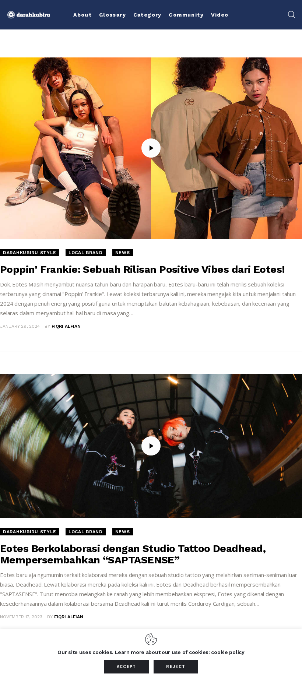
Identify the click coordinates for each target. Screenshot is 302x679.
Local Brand (86, 252)
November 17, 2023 (21, 616)
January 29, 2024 (20, 326)
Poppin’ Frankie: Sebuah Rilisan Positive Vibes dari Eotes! (142, 269)
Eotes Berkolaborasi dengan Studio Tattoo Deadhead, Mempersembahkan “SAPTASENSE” (133, 554)
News (122, 252)
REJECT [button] (175, 666)
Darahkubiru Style (29, 252)
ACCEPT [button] (126, 666)
